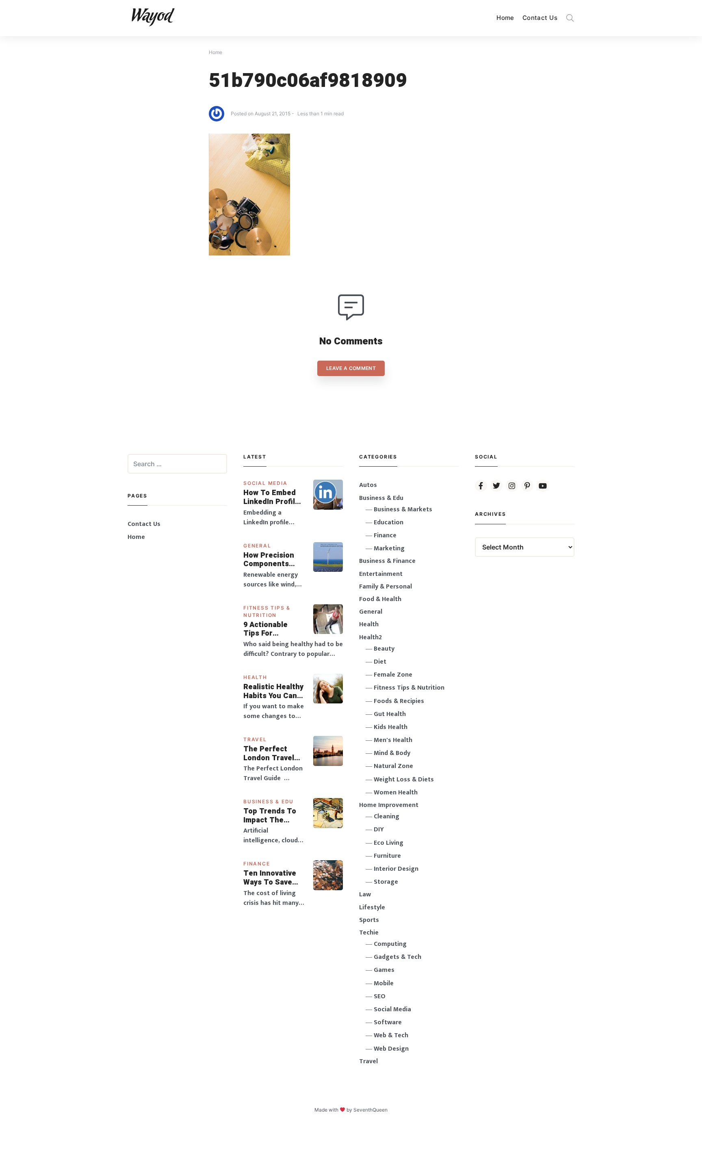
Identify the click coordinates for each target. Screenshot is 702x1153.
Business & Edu (268, 801)
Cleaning (386, 816)
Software (388, 1022)
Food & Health (380, 599)
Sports (369, 920)
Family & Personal (385, 586)
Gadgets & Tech (397, 957)
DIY (379, 829)
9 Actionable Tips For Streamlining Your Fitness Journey (266, 629)
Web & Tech (391, 1035)
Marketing (389, 548)
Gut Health (390, 714)
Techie (369, 932)
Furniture (387, 855)
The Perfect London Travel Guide (268, 753)
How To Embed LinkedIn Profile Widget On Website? (271, 497)
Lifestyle (372, 907)
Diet (380, 661)
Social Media (265, 483)
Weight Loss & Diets (404, 779)
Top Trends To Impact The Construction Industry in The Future (270, 815)
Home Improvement (388, 805)
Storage (386, 881)
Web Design (391, 1048)
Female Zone (393, 674)
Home (505, 18)
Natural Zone (393, 766)
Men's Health (393, 740)
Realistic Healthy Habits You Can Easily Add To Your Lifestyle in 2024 (273, 691)
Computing (390, 944)
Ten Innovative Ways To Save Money (269, 878)
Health (255, 677)
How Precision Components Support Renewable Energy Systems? (274, 560)
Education (388, 522)
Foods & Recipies (399, 701)
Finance (256, 864)
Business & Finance (387, 561)
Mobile (384, 983)
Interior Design (396, 868)
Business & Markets (403, 509)
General (257, 546)
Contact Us (539, 18)
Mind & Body (392, 753)
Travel (255, 739)
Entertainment (381, 574)
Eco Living (388, 842)
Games (384, 970)
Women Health (396, 792)
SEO (380, 996)
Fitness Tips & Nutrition (409, 687)
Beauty (384, 648)
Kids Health (390, 727)
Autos (368, 485)
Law (365, 894)
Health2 (370, 637)
